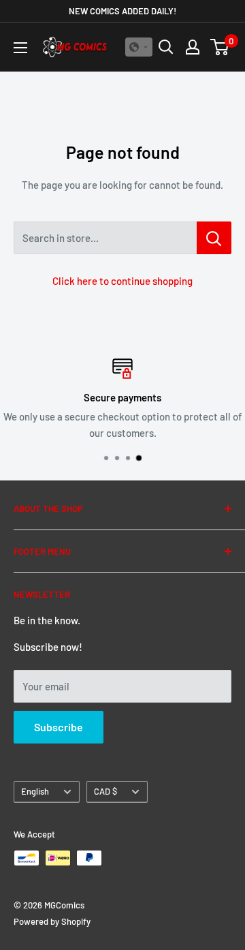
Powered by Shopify (52, 921)
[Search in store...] (214, 237)
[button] (138, 47)
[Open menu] (20, 47)
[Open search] (166, 47)
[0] (220, 47)
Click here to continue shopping (122, 281)
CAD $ (105, 791)
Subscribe (58, 726)
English (35, 791)
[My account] (192, 47)
